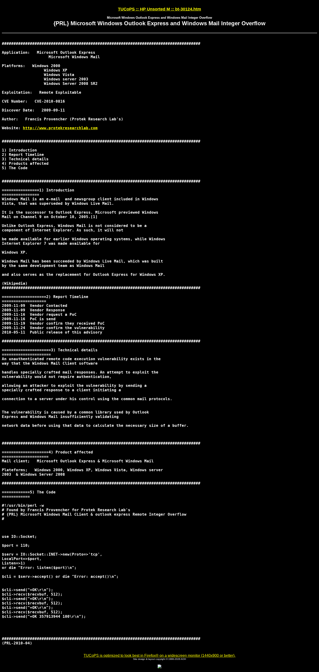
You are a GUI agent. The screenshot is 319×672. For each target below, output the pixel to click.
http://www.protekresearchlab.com (60, 128)
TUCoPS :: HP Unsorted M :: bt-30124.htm (159, 9)
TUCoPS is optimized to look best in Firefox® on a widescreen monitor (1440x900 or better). (159, 656)
